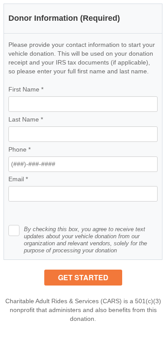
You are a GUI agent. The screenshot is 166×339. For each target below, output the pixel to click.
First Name (25, 89)
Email (18, 179)
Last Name (25, 119)
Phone (19, 149)
